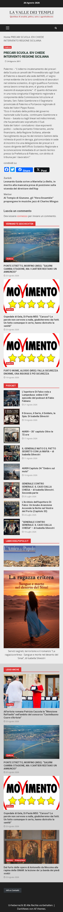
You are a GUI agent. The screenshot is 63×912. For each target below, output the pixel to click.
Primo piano (20, 860)
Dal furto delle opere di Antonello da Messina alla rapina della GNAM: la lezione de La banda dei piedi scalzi (31, 847)
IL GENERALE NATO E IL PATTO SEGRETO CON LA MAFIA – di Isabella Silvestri (12, 453)
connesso (22, 216)
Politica (8, 47)
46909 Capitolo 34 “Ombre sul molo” (12, 472)
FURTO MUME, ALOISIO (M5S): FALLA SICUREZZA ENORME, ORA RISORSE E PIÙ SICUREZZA (31, 350)
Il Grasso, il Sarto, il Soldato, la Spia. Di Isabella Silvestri (12, 417)
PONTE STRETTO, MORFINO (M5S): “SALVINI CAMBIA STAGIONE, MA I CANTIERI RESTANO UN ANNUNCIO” (31, 245)
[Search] (56, 28)
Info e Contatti (12, 890)
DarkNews (23, 908)
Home (7, 37)
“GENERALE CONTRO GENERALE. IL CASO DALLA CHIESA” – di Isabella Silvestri (12, 527)
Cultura (10, 704)
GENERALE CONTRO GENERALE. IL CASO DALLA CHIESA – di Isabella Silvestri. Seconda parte (12, 490)
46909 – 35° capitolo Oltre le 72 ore (12, 435)
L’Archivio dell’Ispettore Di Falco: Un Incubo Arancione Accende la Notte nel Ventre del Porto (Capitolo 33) (12, 508)
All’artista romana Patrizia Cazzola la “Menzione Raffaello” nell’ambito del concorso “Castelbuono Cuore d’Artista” (31, 691)
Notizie (10, 860)
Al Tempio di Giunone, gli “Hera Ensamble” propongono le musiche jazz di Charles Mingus (31, 198)
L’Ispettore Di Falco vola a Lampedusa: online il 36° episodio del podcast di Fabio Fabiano (12, 398)
